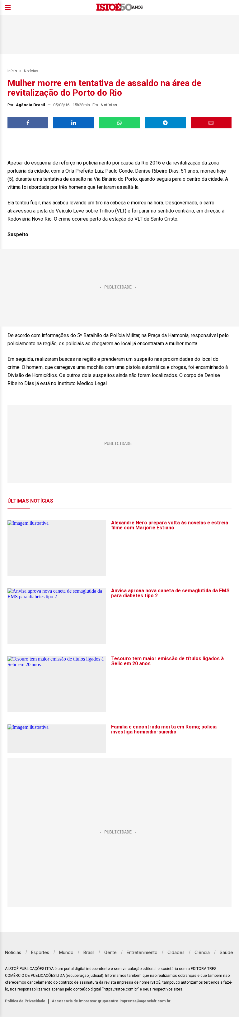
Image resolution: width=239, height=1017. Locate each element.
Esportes (40, 952)
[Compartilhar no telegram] (165, 122)
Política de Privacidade (25, 1001)
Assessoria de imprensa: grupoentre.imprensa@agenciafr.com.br (111, 1001)
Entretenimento (142, 952)
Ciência (202, 952)
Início (12, 71)
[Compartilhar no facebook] (27, 122)
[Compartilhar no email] (211, 122)
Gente (110, 952)
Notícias (31, 71)
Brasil (88, 952)
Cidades (176, 952)
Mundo (66, 952)
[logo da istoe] (119, 7)
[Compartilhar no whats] (119, 122)
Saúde (226, 952)
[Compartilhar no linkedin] (73, 122)
